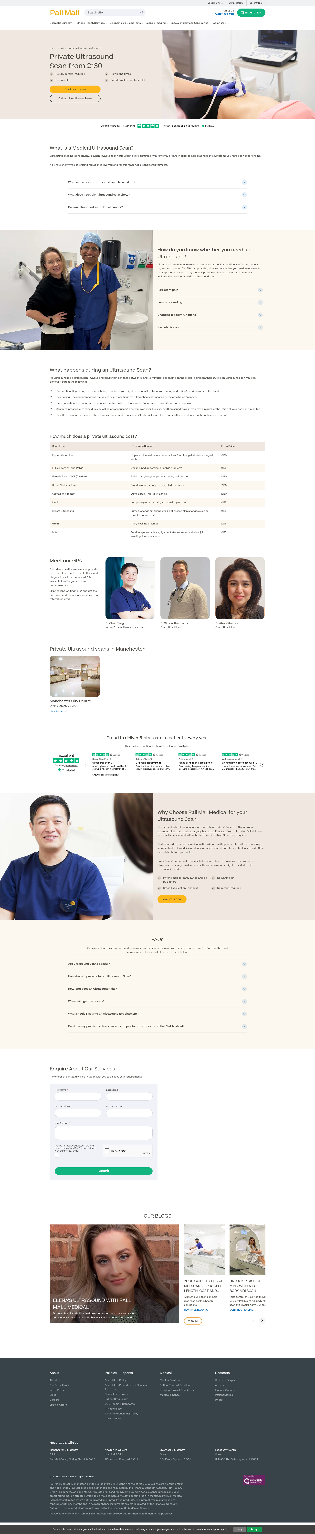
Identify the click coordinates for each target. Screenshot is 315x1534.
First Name (60, 1090)
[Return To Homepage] (64, 12)
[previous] (254, 1320)
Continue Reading (196, 1310)
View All (193, 1321)
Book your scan (75, 89)
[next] (262, 1320)
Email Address (62, 1106)
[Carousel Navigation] (258, 1321)
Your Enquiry (62, 1123)
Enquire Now (253, 12)
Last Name (112, 1090)
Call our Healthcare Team (75, 98)
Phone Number (114, 1106)
